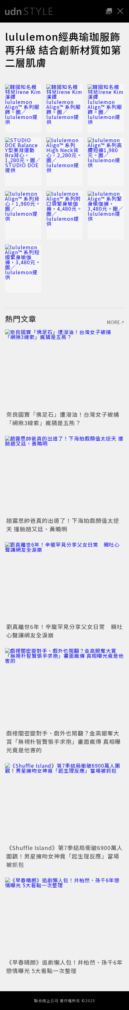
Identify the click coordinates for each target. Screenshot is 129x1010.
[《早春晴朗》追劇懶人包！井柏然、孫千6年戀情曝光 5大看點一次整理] (64, 917)
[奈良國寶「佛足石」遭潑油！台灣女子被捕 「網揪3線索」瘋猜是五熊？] (64, 369)
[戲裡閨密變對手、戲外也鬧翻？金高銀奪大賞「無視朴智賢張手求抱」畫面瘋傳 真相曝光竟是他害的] (64, 687)
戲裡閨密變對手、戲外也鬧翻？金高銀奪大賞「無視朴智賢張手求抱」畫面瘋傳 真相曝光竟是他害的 (63, 741)
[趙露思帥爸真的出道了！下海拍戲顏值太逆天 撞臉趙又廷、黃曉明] (64, 475)
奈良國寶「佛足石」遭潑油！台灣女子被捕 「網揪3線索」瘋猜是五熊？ (65, 418)
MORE (113, 322)
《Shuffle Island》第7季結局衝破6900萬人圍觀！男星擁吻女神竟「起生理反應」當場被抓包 (64, 855)
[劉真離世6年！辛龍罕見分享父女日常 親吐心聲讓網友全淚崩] (64, 581)
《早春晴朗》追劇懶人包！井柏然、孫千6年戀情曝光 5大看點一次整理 (64, 966)
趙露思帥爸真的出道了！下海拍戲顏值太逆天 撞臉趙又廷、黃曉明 (62, 524)
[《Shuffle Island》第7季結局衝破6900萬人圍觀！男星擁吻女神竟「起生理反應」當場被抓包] (64, 802)
